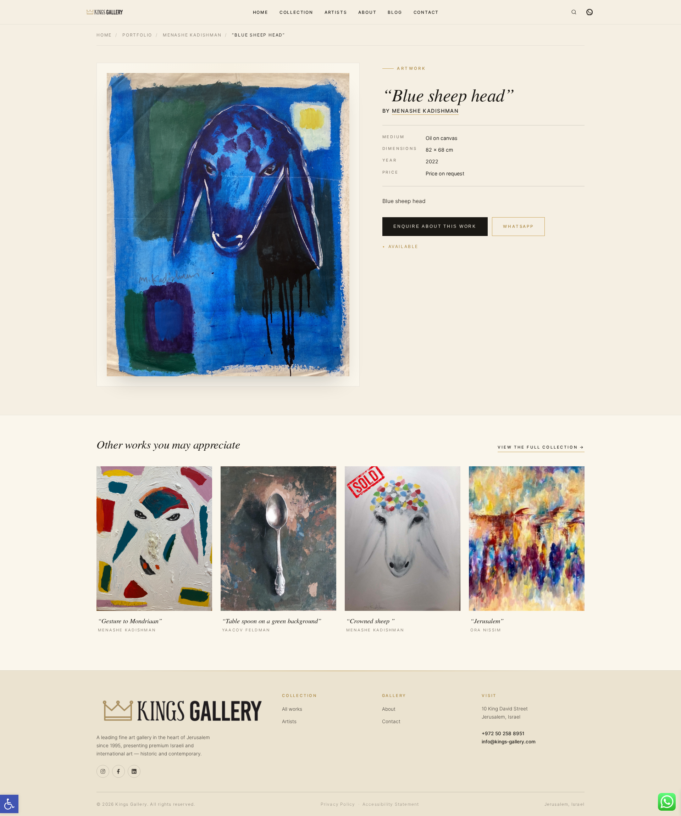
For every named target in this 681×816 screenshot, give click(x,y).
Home (260, 12)
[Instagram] (102, 771)
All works (292, 709)
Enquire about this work (434, 226)
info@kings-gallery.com (509, 741)
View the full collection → (541, 447)
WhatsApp (518, 226)
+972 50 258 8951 (503, 733)
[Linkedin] (134, 771)
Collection (296, 12)
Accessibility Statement (390, 804)
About (367, 12)
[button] (9, 804)
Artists (336, 12)
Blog (395, 12)
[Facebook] (118, 771)
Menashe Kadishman (192, 35)
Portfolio (137, 35)
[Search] (574, 12)
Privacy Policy (338, 804)
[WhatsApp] (589, 12)
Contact (426, 12)
